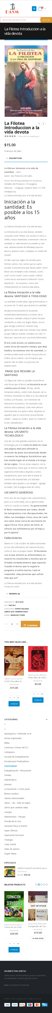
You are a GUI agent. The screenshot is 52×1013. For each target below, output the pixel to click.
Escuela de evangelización (16, 756)
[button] (36, 884)
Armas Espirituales (13, 738)
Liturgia (8, 812)
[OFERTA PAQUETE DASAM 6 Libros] (9, 871)
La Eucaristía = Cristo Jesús (17, 789)
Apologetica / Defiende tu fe (17, 733)
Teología (8, 839)
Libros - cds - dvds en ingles (17, 802)
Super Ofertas (10, 830)
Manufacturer (18, 615)
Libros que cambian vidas (16, 612)
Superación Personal (14, 835)
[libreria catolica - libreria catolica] (12, 8)
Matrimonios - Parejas (14, 816)
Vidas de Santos (11, 849)
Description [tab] (15, 158)
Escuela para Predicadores (16, 761)
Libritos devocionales (14, 798)
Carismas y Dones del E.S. (16, 747)
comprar (32, 625)
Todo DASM (10, 844)
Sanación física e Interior (15, 826)
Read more (15, 938)
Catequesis (9, 752)
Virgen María (10, 853)
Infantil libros (10, 779)
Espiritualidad (22, 609)
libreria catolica (10, 679)
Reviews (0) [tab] (14, 593)
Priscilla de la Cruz (12, 821)
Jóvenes (8, 784)
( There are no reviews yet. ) (28, 136)
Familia (7, 775)
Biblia (6, 742)
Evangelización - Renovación (17, 770)
